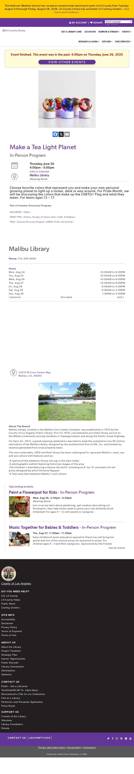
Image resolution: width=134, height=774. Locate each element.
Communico (89, 747)
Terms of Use (8, 635)
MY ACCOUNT (79, 22)
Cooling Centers (10, 607)
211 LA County (9, 596)
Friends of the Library (13, 716)
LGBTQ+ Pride (53, 222)
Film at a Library (10, 698)
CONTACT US (17, 737)
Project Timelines (11, 651)
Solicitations (8, 670)
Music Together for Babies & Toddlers (62, 527)
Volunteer (6, 720)
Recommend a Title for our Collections (23, 694)
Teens (26, 212)
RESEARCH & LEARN (88, 41)
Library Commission (12, 666)
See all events (117, 547)
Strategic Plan (9, 654)
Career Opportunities (13, 658)
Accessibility (8, 619)
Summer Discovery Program (30, 222)
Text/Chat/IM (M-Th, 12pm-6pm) (19, 690)
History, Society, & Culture (37, 217)
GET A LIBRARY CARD (71, 32)
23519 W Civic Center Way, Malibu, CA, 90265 (34, 374)
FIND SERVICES (122, 41)
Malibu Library (39, 175)
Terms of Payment (11, 631)
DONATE (98, 22)
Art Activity (67, 222)
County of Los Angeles (16, 583)
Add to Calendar (40, 171)
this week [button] (66, 297)
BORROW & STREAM (108, 32)
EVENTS (126, 32)
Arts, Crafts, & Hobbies (63, 217)
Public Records (9, 662)
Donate (5, 728)
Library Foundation (12, 724)
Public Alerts (8, 603)
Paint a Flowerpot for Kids (51, 492)
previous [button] (15, 297)
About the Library (11, 647)
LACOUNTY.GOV (39, 737)
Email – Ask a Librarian (14, 686)
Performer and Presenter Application (22, 702)
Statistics (6, 674)
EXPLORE (106, 41)
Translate (114, 24)
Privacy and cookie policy (52, 747)
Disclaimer (7, 623)
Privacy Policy (9, 627)
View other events (67, 62)
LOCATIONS (90, 32)
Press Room (8, 706)
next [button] (120, 297)
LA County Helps (10, 599)
